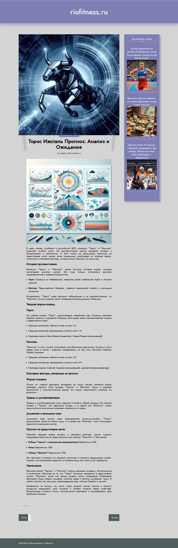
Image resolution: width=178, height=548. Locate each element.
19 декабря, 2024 (69, 135)
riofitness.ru (89, 11)
